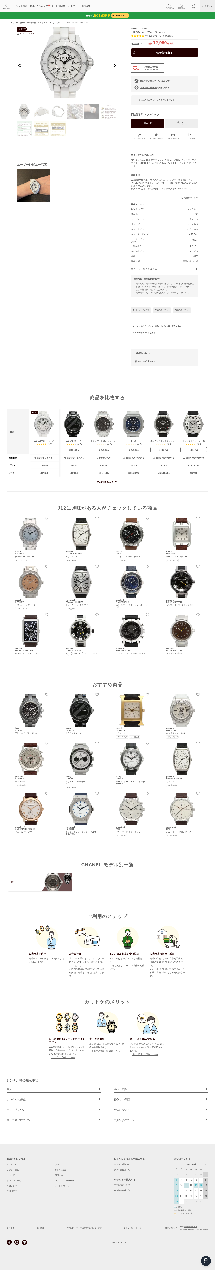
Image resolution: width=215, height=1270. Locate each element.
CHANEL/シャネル (139, 28)
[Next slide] (115, 65)
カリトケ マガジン (63, 1186)
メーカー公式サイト (146, 361)
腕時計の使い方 (143, 353)
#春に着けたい (162, 310)
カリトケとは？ (14, 1164)
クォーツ (193, 219)
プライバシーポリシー (133, 1228)
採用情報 (40, 1228)
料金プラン (12, 1186)
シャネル (41, 23)
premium (135, 43)
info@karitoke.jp (190, 1227)
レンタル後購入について (125, 1164)
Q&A (57, 1164)
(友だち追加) (154, 87)
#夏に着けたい (182, 310)
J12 (49, 23)
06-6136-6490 (188, 1229)
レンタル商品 (13, 1170)
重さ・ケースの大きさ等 (144, 269)
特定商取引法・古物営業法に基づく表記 (84, 1228)
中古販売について (122, 1185)
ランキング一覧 (14, 1180)
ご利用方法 (12, 1191)
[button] (24, 111)
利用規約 (59, 1175)
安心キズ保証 (61, 1170)
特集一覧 (11, 1175)
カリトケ (14, 23)
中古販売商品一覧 (122, 1190)
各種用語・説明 (191, 198)
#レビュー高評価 (141, 310)
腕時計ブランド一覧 (28, 23)
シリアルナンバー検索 (65, 1180)
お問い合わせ (171, 1228)
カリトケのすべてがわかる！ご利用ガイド (155, 100)
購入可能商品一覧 (122, 1170)
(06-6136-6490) (155, 81)
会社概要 (11, 1228)
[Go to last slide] (20, 65)
